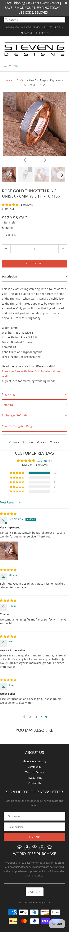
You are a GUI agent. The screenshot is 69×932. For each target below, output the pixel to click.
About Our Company (34, 761)
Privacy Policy (34, 777)
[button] (10, 204)
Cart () (28, 33)
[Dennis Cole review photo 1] (9, 550)
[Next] (43, 160)
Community (34, 766)
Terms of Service (34, 772)
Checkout (42, 33)
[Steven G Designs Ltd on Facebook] (27, 847)
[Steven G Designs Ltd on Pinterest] (34, 847)
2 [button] (30, 717)
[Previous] (25, 160)
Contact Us (34, 783)
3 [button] (36, 717)
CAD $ (32, 892)
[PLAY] (34, 124)
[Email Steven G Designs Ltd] (49, 847)
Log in (59, 27)
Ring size (7, 227)
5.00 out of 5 (45, 461)
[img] (8, 513)
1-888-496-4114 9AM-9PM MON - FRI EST (29, 27)
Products (21, 80)
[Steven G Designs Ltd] (34, 49)
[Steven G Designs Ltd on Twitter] (19, 847)
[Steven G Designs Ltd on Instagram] (41, 847)
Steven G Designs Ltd (38, 902)
